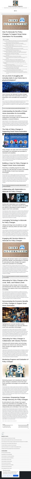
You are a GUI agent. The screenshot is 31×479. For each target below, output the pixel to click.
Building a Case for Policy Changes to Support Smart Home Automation (13, 48)
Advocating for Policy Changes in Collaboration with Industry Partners (13, 65)
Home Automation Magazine (15, 6)
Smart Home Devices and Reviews (7, 466)
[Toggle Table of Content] (27, 39)
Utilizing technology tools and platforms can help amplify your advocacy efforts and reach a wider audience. (16, 55)
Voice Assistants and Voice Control (7, 468)
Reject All (10, 475)
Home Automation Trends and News (7, 461)
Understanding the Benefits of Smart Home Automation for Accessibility (13, 43)
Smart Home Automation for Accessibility (7, 464)
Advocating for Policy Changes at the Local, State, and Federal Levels (13, 59)
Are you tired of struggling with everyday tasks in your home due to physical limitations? (15, 40)
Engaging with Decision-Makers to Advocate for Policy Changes (12, 56)
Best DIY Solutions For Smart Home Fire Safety (8, 438)
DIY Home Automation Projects (6, 452)
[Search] (3, 434)
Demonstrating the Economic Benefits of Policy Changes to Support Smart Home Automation (14, 62)
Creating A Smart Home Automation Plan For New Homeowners (11, 448)
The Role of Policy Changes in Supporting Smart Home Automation (12, 45)
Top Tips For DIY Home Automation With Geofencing (9, 443)
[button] (15, 11)
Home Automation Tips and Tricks (6, 459)
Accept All (15, 475)
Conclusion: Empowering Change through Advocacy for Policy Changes (13, 70)
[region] (10, 473)
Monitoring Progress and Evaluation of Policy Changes (11, 68)
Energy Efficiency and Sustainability (7, 454)
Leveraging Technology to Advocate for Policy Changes (11, 53)
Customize (5, 475)
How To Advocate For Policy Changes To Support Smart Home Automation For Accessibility (15, 441)
